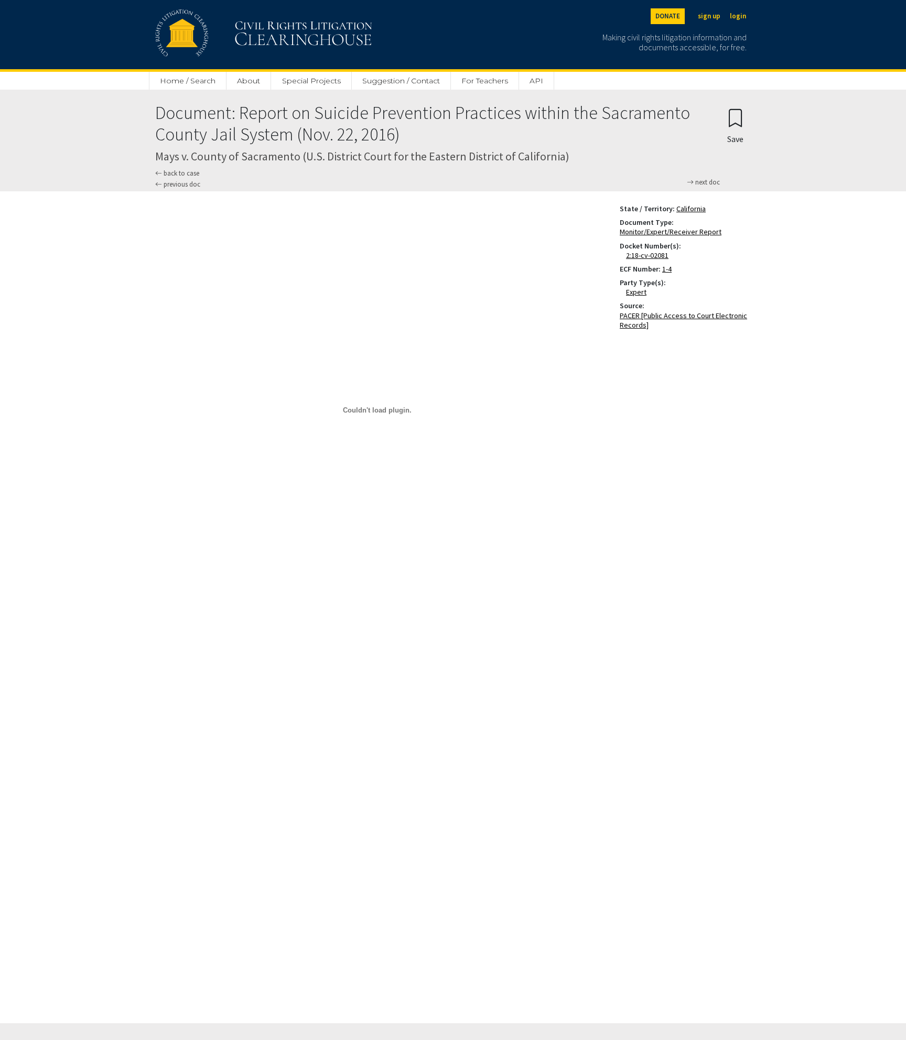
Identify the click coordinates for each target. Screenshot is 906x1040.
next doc (707, 182)
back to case (180, 173)
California (691, 208)
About (248, 80)
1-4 (667, 269)
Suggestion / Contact (401, 80)
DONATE (667, 16)
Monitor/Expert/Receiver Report (670, 231)
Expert (638, 292)
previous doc (181, 184)
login (738, 16)
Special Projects (311, 80)
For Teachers (484, 80)
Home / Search (187, 80)
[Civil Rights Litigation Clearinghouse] (233, 34)
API (536, 80)
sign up (709, 16)
